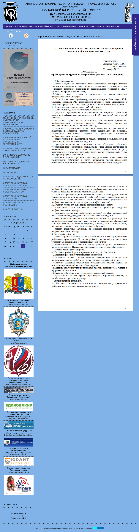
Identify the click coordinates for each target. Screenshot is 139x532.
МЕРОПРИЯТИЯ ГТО (12, 172)
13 (18, 238)
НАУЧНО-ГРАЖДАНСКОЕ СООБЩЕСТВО (14, 204)
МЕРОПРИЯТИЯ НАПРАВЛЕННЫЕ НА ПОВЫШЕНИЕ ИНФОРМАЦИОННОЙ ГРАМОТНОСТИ (18, 121)
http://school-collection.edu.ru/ (18, 435)
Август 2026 (18, 222)
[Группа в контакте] (10, 37)
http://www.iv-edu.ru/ (18, 305)
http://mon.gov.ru (19, 343)
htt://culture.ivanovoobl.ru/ (18, 385)
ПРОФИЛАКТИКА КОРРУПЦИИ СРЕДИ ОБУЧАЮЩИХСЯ (17, 149)
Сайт (74, 528)
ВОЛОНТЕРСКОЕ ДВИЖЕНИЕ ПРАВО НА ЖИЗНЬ (16, 156)
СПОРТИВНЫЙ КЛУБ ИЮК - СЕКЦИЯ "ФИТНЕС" (15, 197)
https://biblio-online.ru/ (18, 472)
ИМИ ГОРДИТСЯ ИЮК (13, 209)
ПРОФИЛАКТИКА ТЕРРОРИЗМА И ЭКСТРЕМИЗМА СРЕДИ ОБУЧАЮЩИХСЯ (18, 131)
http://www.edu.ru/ (18, 399)
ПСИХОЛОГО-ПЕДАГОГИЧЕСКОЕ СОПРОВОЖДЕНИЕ (18, 178)
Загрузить (97, 36)
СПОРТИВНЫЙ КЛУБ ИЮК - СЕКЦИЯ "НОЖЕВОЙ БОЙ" (15, 184)
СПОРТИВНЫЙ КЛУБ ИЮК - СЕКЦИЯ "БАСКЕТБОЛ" (15, 191)
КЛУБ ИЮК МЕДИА (11, 168)
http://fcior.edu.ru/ (18, 455)
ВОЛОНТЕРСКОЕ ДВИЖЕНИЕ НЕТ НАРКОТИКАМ (16, 162)
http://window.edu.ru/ (19, 419)
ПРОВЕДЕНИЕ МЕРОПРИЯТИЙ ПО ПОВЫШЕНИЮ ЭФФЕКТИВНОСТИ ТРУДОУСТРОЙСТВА (17, 140)
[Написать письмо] (26, 37)
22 (27, 242)
